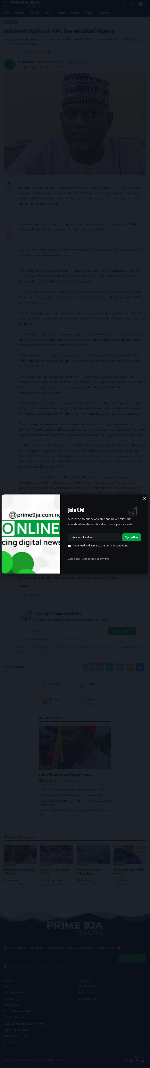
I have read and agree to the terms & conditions (100, 545)
